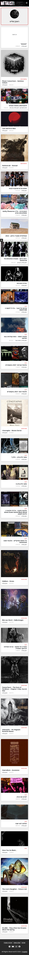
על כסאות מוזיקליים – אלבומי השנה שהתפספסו (15, 541)
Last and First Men (9, 128)
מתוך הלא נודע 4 (21, 484)
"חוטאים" (24, 44)
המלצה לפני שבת (21, 824)
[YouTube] (13, 946)
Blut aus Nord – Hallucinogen (12, 620)
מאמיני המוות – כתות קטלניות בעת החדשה (15, 337)
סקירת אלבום (24, 428)
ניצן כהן (19, 262)
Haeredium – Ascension (10, 770)
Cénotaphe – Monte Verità (11, 431)
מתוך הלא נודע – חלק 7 (19, 457)
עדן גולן (11, 107)
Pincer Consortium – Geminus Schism (13, 82)
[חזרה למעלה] (25, 952)
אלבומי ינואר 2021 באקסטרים (17, 392)
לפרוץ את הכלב (22, 797)
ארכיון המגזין (8, 943)
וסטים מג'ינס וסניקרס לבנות (18, 188)
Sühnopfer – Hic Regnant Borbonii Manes (11, 730)
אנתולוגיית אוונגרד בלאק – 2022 (16, 236)
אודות (23, 943)
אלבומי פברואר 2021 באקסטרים (16, 365)
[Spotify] (9, 946)
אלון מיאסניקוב (23, 107)
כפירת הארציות (22, 283)
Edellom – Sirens (8, 581)
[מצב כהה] (1, 240)
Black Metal (24, 79)
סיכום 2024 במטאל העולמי (18, 106)
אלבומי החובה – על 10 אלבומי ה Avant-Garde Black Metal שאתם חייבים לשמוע (15, 512)
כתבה (26, 306)
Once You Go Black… (9, 850)
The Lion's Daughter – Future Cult (14, 889)
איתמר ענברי (18, 340)
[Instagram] (16, 946)
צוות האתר (17, 943)
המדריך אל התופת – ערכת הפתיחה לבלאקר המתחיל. (15, 647)
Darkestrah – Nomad (9, 166)
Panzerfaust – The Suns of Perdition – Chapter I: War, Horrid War (14, 689)
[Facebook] (19, 946)
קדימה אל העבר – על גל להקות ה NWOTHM (16, 309)
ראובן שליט (24, 46)
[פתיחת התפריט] (26, 2)
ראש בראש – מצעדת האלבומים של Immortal (15, 259)
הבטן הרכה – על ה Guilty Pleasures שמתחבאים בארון (15, 212)
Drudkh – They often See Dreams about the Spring (14, 929)
